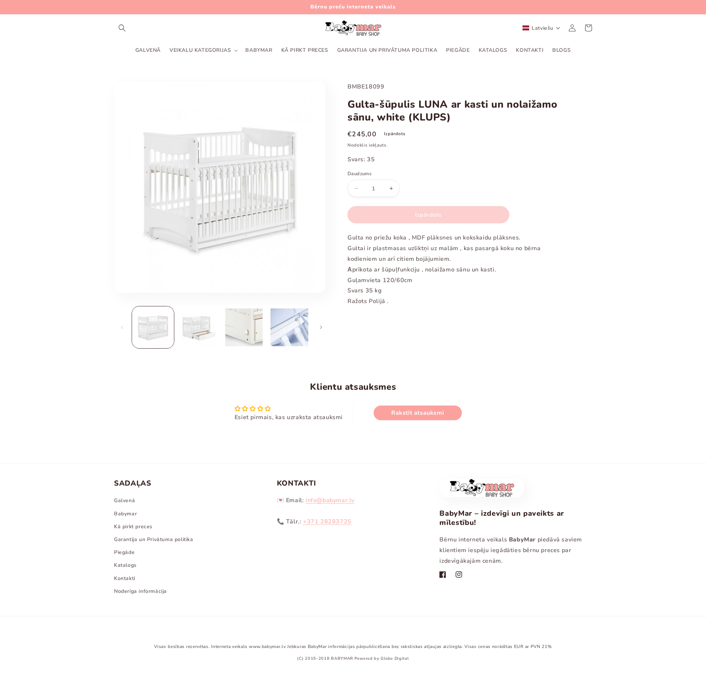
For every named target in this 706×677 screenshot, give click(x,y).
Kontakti (124, 578)
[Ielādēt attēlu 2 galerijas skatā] (199, 327)
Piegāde (124, 552)
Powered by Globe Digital (381, 658)
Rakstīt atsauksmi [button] (417, 413)
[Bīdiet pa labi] (321, 327)
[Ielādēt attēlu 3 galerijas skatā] (244, 327)
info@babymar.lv (330, 500)
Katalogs (125, 565)
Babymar (125, 513)
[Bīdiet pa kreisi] (122, 327)
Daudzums (359, 173)
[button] (122, 28)
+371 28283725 (327, 522)
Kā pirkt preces (133, 526)
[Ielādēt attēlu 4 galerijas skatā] (289, 327)
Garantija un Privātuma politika (153, 539)
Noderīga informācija (140, 591)
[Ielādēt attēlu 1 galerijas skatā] (153, 327)
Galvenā (124, 500)
